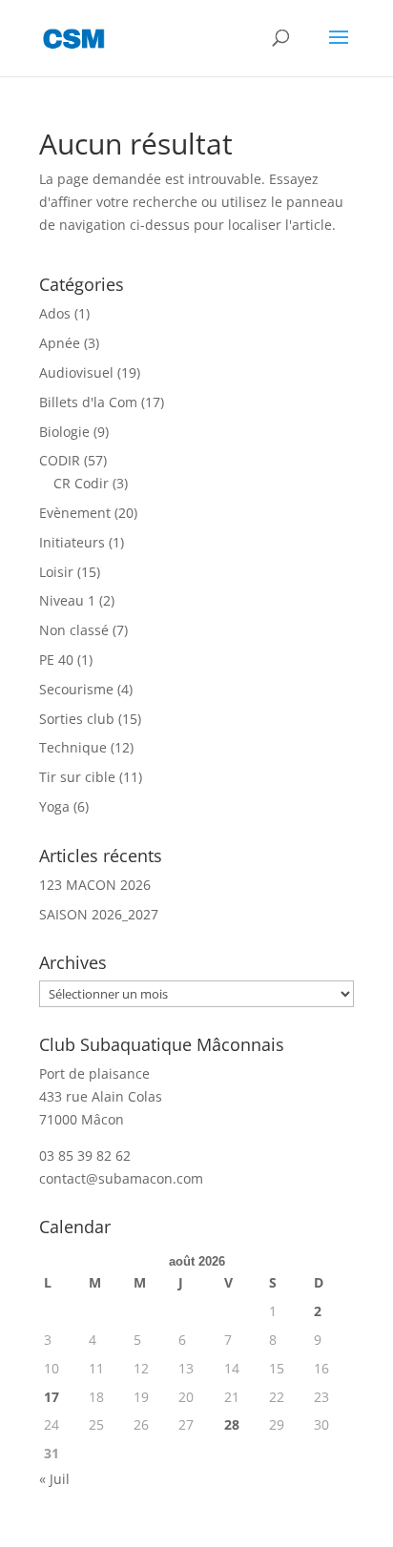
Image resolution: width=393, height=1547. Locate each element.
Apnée (59, 343)
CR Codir (81, 483)
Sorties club (76, 719)
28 (231, 1424)
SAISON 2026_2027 (98, 914)
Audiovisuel (76, 372)
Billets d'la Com (88, 402)
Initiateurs (72, 542)
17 (51, 1397)
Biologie (64, 432)
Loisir (56, 572)
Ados (55, 313)
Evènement (75, 513)
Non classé (74, 630)
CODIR (59, 460)
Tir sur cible (77, 777)
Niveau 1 (67, 600)
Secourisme (76, 689)
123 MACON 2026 (95, 885)
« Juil (54, 1479)
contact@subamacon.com (121, 1178)
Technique (73, 747)
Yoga (54, 806)
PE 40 (56, 659)
